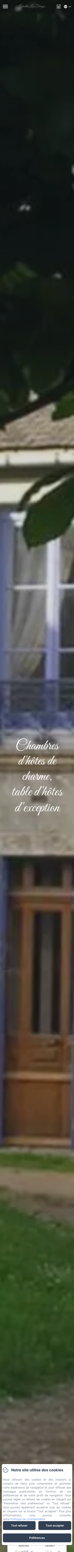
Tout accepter (55, 1525)
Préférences (37, 1538)
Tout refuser (19, 1525)
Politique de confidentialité (27, 1519)
